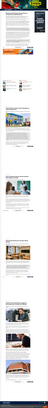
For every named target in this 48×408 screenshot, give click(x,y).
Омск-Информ (8, 9)
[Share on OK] (29, 47)
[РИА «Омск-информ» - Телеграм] (43, 402)
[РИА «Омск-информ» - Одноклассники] (41, 402)
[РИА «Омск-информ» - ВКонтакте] (39, 402)
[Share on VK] (27, 47)
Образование (13, 11)
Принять (45, 406)
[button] (3, 10)
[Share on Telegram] (31, 47)
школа (10, 80)
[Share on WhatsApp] (32, 47)
